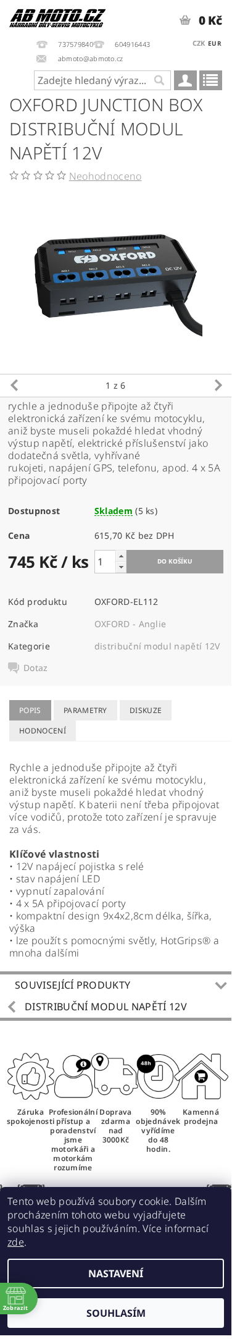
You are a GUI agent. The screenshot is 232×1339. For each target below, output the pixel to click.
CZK (199, 43)
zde (15, 1242)
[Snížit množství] (120, 567)
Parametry (85, 710)
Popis (30, 710)
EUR (215, 43)
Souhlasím (116, 1313)
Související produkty (72, 985)
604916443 (132, 44)
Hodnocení (42, 730)
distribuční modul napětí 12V (157, 646)
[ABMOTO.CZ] (58, 16)
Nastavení (115, 1273)
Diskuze (146, 710)
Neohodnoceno (105, 176)
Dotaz (35, 668)
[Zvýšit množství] (120, 556)
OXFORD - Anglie (130, 624)
